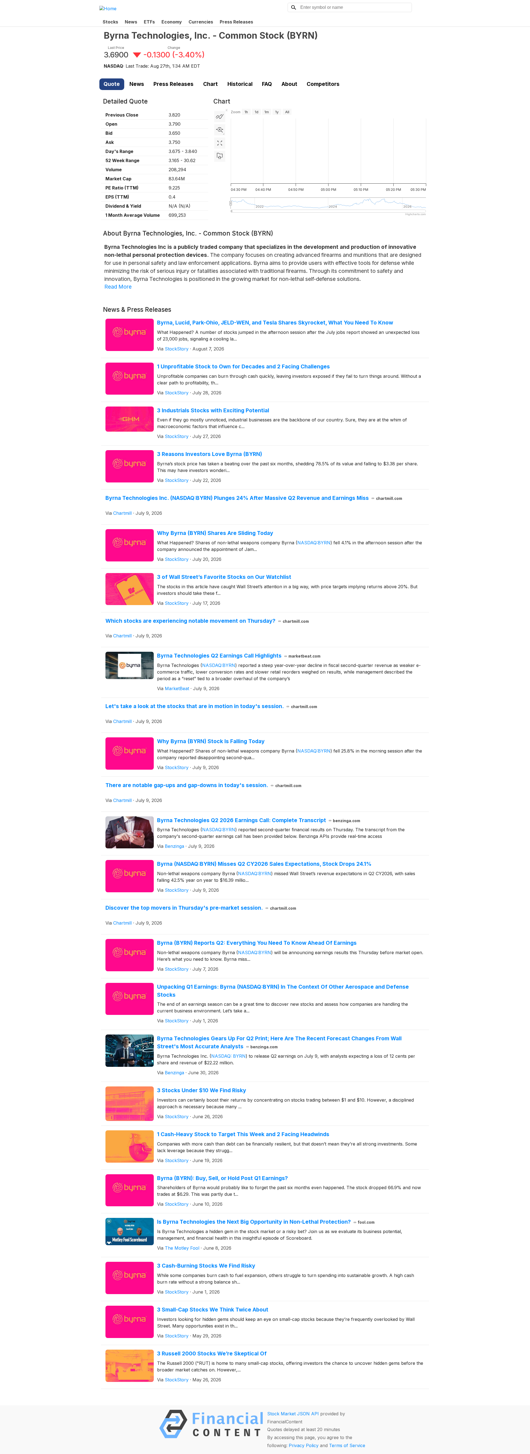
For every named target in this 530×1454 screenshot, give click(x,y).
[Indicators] (219, 116)
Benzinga (174, 846)
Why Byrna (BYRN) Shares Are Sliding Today (215, 533)
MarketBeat (177, 688)
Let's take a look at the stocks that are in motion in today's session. (211, 706)
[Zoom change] (219, 129)
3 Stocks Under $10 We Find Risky (201, 1090)
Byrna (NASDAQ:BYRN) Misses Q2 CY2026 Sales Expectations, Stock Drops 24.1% (264, 864)
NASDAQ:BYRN (313, 542)
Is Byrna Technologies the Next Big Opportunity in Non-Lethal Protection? (266, 1221)
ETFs (149, 22)
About (289, 84)
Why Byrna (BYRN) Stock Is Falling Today (211, 741)
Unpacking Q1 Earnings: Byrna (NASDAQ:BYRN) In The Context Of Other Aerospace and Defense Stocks (283, 990)
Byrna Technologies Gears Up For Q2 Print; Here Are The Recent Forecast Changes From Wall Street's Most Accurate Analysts (279, 1042)
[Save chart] (219, 156)
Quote (112, 84)
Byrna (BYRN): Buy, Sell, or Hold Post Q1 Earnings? (222, 1178)
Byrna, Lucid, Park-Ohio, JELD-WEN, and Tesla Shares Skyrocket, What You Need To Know (275, 322)
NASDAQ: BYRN (228, 1056)
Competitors (323, 84)
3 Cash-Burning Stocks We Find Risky (206, 1265)
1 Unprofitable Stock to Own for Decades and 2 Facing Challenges (243, 366)
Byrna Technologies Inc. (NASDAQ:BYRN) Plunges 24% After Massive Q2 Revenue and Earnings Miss (253, 498)
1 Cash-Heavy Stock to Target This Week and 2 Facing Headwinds (243, 1134)
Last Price (116, 48)
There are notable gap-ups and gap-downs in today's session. (203, 785)
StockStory (177, 349)
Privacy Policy (304, 1445)
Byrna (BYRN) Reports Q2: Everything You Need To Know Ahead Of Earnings (257, 943)
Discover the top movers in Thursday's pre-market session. (200, 907)
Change (174, 48)
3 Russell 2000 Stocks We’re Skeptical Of (212, 1353)
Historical (240, 84)
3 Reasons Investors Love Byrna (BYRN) (209, 454)
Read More (118, 286)
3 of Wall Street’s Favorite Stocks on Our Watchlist (224, 577)
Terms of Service (347, 1445)
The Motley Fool (182, 1248)
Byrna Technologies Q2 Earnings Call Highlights (239, 655)
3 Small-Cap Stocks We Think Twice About (212, 1309)
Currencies (201, 22)
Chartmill (122, 513)
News (131, 22)
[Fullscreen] (219, 143)
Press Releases (236, 22)
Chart (210, 84)
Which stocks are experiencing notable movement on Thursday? (207, 621)
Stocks (110, 22)
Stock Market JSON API (293, 1413)
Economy (171, 22)
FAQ (267, 84)
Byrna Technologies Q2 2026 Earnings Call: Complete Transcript (259, 820)
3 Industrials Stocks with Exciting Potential (213, 410)
